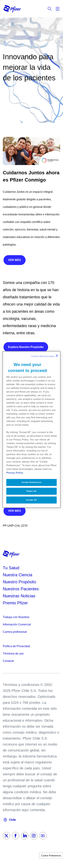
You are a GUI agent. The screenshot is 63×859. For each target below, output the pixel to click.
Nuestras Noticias (19, 595)
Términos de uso (13, 653)
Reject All (31, 491)
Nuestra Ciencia (17, 574)
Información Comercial (17, 624)
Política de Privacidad (16, 646)
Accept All (31, 500)
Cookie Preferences (51, 855)
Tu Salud (11, 567)
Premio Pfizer (15, 602)
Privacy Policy (14, 472)
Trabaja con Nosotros (16, 617)
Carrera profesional (15, 631)
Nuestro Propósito (19, 581)
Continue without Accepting (44, 356)
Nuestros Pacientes (21, 588)
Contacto (8, 660)
